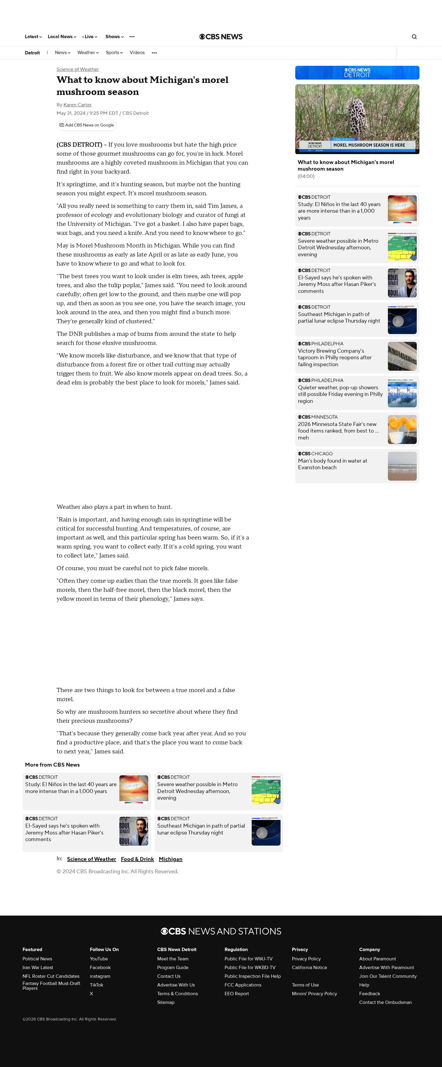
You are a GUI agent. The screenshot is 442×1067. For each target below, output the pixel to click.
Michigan (171, 859)
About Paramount (377, 958)
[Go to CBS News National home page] (221, 37)
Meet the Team (173, 958)
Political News (37, 958)
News (61, 53)
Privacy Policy (306, 958)
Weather (87, 53)
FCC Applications (243, 985)
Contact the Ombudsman (385, 1002)
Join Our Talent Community (388, 976)
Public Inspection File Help (253, 976)
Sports (113, 53)
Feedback (369, 993)
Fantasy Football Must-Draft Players (51, 986)
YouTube (99, 958)
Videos (137, 53)
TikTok (96, 985)
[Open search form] (414, 36)
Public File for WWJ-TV (249, 958)
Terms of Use (305, 985)
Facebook (100, 967)
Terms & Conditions (177, 993)
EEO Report (237, 993)
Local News (61, 36)
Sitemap (165, 1002)
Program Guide (173, 967)
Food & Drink (137, 859)
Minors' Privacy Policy (314, 993)
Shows (113, 36)
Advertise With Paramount (386, 967)
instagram (100, 976)
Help (364, 985)
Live (90, 37)
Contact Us (168, 976)
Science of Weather (78, 69)
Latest (32, 36)
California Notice (309, 967)
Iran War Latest (38, 967)
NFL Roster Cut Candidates (51, 976)
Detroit (32, 53)
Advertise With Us (176, 985)
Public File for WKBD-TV (250, 967)
